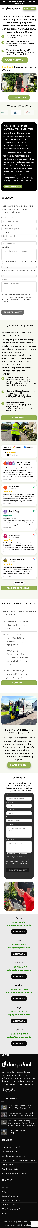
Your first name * (7, 218)
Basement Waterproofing (14, 1173)
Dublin (19, 918)
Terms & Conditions (10, 1200)
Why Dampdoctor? (10, 1209)
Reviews (5, 1187)
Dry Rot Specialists (10, 1169)
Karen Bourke (14, 487)
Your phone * (5, 240)
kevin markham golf (16, 559)
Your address (5, 247)
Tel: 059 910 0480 (19, 1034)
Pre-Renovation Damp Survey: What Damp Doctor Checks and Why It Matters (21, 1123)
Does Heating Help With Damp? (20, 1131)
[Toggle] (3, 621)
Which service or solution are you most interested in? (18, 262)
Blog (3, 1191)
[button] (2, 8)
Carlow (19, 1030)
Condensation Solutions (13, 1156)
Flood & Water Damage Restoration (18, 1160)
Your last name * (7, 225)
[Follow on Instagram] (8, 1090)
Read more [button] (7, 479)
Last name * (10, 802)
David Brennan (14, 535)
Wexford (19, 985)
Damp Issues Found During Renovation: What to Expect (22, 1114)
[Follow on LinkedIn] (12, 1090)
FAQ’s (4, 1213)
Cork (19, 940)
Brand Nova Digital (26, 1222)
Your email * (5, 232)
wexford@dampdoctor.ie (19, 992)
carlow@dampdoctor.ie (19, 1037)
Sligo (19, 1007)
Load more (19, 583)
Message (4, 280)
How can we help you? (14, 839)
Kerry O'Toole (14, 511)
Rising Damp (7, 1165)
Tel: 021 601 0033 (19, 944)
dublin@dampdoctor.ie (19, 925)
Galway (19, 963)
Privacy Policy (8, 1205)
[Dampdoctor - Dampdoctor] (13, 8)
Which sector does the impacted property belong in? (18, 271)
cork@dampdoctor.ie (19, 947)
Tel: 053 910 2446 (19, 989)
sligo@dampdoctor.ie (19, 1014)
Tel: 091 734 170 (19, 967)
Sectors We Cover (10, 1196)
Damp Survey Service (11, 1147)
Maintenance (9, 1222)
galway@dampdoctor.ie (19, 970)
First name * (10, 795)
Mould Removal (9, 1151)
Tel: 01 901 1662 (19, 922)
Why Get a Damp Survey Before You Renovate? (20, 1107)
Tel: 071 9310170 (19, 1011)
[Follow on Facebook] (4, 1090)
